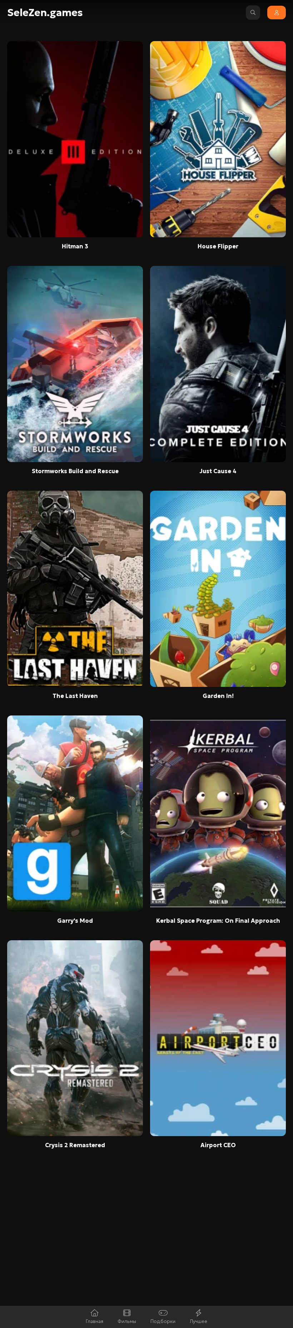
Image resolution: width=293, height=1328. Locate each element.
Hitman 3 (75, 246)
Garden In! (218, 695)
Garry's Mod (75, 920)
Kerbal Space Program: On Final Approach (218, 920)
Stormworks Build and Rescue (75, 471)
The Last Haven (75, 695)
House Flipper (218, 246)
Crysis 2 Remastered (75, 1145)
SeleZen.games (45, 12)
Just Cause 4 (218, 471)
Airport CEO (218, 1145)
